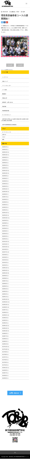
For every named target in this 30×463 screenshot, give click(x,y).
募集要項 (4, 93)
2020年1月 (4, 296)
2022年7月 (4, 225)
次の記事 (20, 65)
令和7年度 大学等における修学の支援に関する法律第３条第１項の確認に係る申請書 (14, 119)
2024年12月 (4, 170)
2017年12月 (4, 346)
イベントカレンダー (6, 85)
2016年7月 (4, 372)
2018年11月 (4, 328)
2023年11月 (4, 188)
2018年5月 (4, 341)
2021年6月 (4, 254)
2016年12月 (4, 367)
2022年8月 (4, 223)
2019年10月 (4, 304)
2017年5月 (4, 362)
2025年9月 (4, 157)
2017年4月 (4, 365)
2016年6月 (4, 375)
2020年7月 (4, 280)
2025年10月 (4, 154)
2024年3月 (4, 186)
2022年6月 (4, 228)
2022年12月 (4, 212)
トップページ (5, 77)
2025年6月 (4, 160)
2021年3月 (4, 262)
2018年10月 (4, 330)
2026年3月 (4, 149)
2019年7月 (4, 309)
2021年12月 (4, 241)
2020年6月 (4, 283)
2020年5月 (4, 286)
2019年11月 (4, 301)
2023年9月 (4, 194)
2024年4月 (4, 183)
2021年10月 (4, 246)
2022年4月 (4, 233)
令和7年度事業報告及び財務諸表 (9, 124)
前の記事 (10, 65)
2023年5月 (4, 202)
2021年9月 (4, 249)
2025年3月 (4, 167)
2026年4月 (4, 146)
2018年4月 (4, 344)
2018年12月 (4, 325)
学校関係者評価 (5, 110)
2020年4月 (4, 288)
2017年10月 (4, 349)
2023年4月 (4, 204)
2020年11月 (4, 270)
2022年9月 (4, 220)
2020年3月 (4, 291)
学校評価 (4, 106)
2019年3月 (4, 320)
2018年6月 (4, 338)
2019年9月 (4, 307)
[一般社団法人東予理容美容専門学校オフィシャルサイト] (7, 3)
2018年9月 (4, 333)
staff (24, 11)
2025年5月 (4, 162)
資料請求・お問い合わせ (7, 102)
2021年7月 (4, 252)
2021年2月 (4, 265)
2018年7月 (4, 336)
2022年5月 (4, 231)
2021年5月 (4, 257)
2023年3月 (4, 207)
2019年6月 (4, 312)
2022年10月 (4, 217)
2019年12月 (4, 299)
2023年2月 (4, 210)
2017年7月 (4, 357)
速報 (3, 139)
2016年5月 (4, 378)
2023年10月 (4, 191)
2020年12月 (4, 267)
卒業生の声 (4, 98)
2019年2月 (4, 323)
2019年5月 (4, 315)
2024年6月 (4, 178)
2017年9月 (4, 351)
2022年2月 (4, 238)
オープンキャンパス (6, 132)
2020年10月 (4, 273)
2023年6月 (4, 199)
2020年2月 (4, 294)
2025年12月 (4, 152)
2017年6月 (4, 359)
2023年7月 (4, 196)
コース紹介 (4, 89)
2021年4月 (4, 259)
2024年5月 (4, 181)
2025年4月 (4, 165)
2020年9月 (4, 275)
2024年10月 (4, 173)
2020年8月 (4, 278)
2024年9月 (4, 175)
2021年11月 (4, 244)
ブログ (17, 11)
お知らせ (13, 11)
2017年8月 (4, 354)
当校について (5, 81)
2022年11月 (4, 215)
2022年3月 (4, 236)
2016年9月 (4, 370)
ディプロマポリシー (6, 114)
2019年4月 (4, 317)
